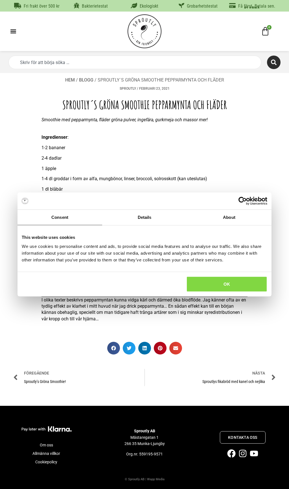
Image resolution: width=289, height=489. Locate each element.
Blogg (86, 80)
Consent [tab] (59, 217)
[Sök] (274, 62)
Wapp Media (156, 479)
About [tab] (229, 217)
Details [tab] (145, 217)
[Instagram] (242, 453)
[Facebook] (231, 453)
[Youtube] (254, 453)
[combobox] (134, 62)
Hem (70, 80)
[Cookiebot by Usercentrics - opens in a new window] (242, 201)
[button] (13, 31)
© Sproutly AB (134, 479)
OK (227, 283)
